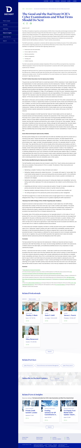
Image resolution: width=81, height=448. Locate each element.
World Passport (39, 438)
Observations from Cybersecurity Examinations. (31, 269)
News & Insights (29, 8)
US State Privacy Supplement (52, 445)
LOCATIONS (46, 1)
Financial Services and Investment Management (48, 365)
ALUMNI (68, 1)
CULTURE (51, 1)
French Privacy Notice (61, 445)
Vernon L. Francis (70, 315)
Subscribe (57, 378)
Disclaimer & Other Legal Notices (38, 444)
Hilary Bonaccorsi (32, 339)
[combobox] (34, 299)
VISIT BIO (27, 320)
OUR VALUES (63, 1)
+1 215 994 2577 (72, 318)
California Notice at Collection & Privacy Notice (40, 445)
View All (50, 351)
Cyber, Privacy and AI (68, 365)
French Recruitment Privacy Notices (39, 446)
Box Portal (24, 438)
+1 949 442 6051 (53, 318)
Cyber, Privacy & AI (28, 365)
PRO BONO (57, 1)
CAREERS (75, 1)
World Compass (39, 437)
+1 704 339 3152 (33, 341)
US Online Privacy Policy (48, 444)
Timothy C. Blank (31, 315)
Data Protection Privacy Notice (63, 444)
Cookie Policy (55, 444)
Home (23, 8)
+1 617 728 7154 (32, 318)
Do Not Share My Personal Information (63, 446)
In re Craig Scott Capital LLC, (60, 284)
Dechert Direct (25, 437)
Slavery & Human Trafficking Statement (50, 446)
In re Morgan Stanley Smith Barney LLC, (34, 282)
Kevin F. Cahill (50, 315)
